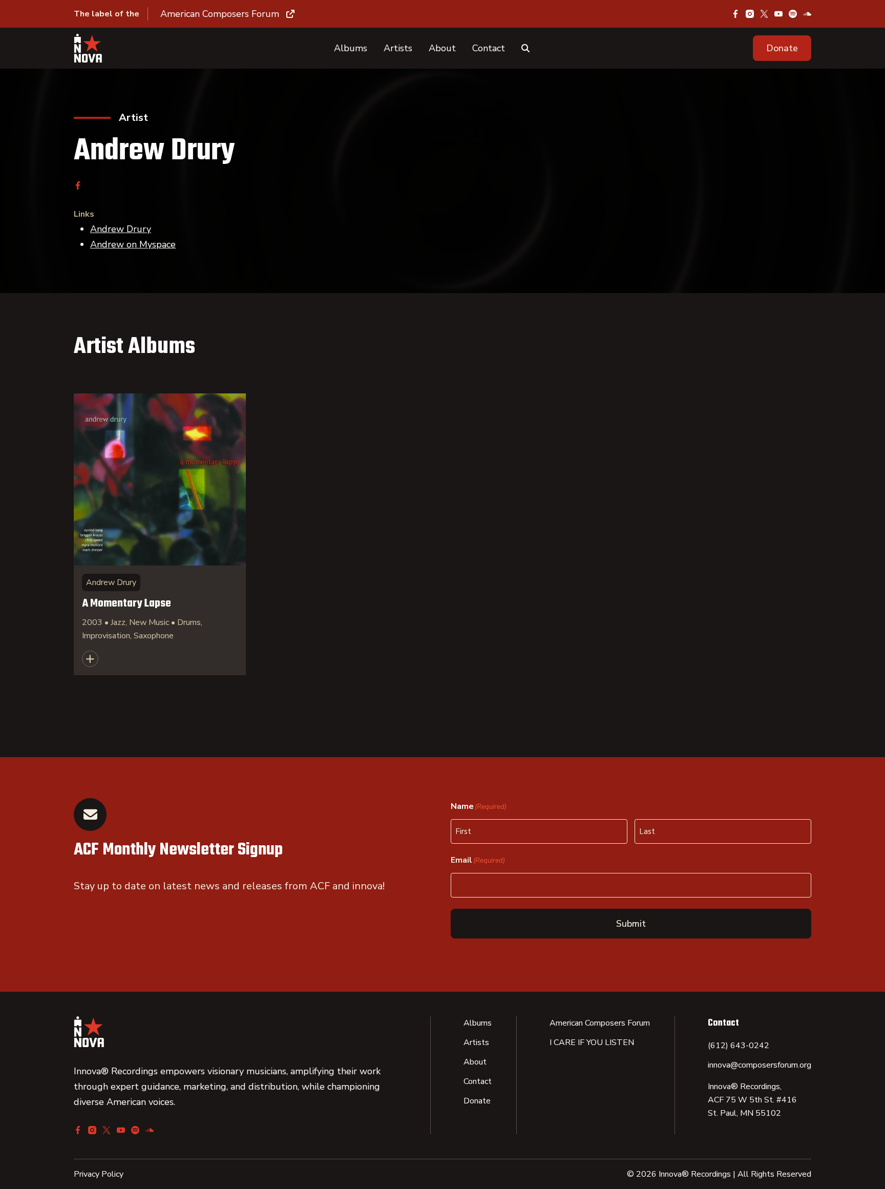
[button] (782, 48)
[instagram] (750, 14)
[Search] (525, 48)
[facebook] (735, 14)
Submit (631, 923)
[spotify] (793, 14)
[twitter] (764, 14)
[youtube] (778, 14)
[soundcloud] (807, 14)
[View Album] (160, 534)
